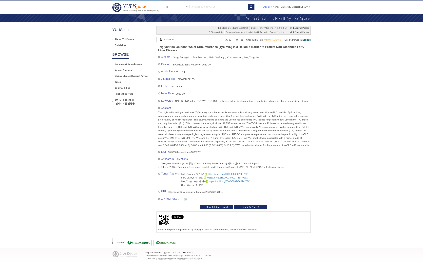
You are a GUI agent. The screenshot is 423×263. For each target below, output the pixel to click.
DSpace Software (153, 252)
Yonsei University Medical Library (290, 6)
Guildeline (120, 45)
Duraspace (188, 252)
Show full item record (217, 207)
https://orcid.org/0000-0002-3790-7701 (228, 174)
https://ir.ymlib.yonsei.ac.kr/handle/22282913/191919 (195, 192)
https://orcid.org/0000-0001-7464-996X (227, 177)
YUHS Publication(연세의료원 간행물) (125, 101)
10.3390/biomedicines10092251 (185, 152)
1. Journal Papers (301, 28)
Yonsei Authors (123, 70)
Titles (118, 82)
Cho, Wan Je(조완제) (192, 185)
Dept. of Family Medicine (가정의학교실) (269, 28)
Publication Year (124, 93)
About (266, 6)
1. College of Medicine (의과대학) (233, 28)
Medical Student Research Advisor (131, 76)
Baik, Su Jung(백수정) (193, 174)
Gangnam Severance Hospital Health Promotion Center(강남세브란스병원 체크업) (256, 32)
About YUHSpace (124, 39)
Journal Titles (122, 88)
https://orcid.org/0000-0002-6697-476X (229, 181)
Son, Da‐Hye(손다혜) (192, 177)
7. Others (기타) (216, 32)
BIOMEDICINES (186, 79)
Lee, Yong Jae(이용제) (193, 181)
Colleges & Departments (128, 64)
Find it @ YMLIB (250, 207)
